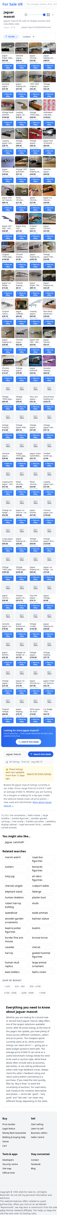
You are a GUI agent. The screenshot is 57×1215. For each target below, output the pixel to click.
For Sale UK (12, 4)
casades (9, 947)
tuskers (9, 866)
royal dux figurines (37, 859)
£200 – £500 (28, 992)
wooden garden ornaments (14, 920)
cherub (36, 947)
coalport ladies (40, 885)
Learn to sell (37, 1128)
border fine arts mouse (14, 939)
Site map (6, 1168)
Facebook (35, 1164)
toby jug (9, 876)
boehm (36, 928)
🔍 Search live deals (40, 754)
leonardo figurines (37, 868)
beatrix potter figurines (13, 929)
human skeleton (14, 897)
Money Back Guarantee (14, 1132)
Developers (8, 1159)
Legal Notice (8, 1128)
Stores (5, 1141)
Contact (35, 1159)
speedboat (11, 912)
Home (6, 27)
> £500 (42, 992)
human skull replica (12, 964)
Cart (4, 1145)
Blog (33, 1168)
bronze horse (40, 937)
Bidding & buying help (14, 1137)
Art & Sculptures (15, 28)
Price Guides (8, 1124)
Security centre (10, 1164)
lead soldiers (12, 972)
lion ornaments (17, 815)
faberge (36, 891)
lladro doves (34, 815)
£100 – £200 (10, 992)
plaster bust (39, 897)
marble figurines (20, 818)
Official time (8, 1172)
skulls (35, 903)
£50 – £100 (35, 986)
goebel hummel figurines (41, 954)
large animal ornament (39, 964)
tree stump (18, 821)
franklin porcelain (35, 821)
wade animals (40, 912)
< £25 (7, 986)
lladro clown (39, 972)
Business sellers (39, 1132)
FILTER (11, 36)
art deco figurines (37, 878)
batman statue (40, 918)
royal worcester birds (30, 824)
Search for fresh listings (39, 773)
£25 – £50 (20, 986)
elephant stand (13, 891)
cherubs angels (14, 885)
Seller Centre (37, 1137)
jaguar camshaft (14, 842)
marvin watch (13, 857)
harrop (9, 953)
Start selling (37, 1124)
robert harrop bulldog (13, 905)
